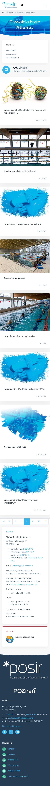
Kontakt (11, 749)
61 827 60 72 (28, 549)
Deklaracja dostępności (18, 776)
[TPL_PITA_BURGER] (44, 5)
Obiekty (11, 754)
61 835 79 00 (10, 715)
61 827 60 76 (32, 558)
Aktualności (11, 50)
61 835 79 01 (31, 715)
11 (45, 522)
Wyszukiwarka (14, 771)
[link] (22, 4)
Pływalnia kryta (12, 58)
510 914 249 (29, 552)
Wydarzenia (11, 54)
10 (39, 522)
